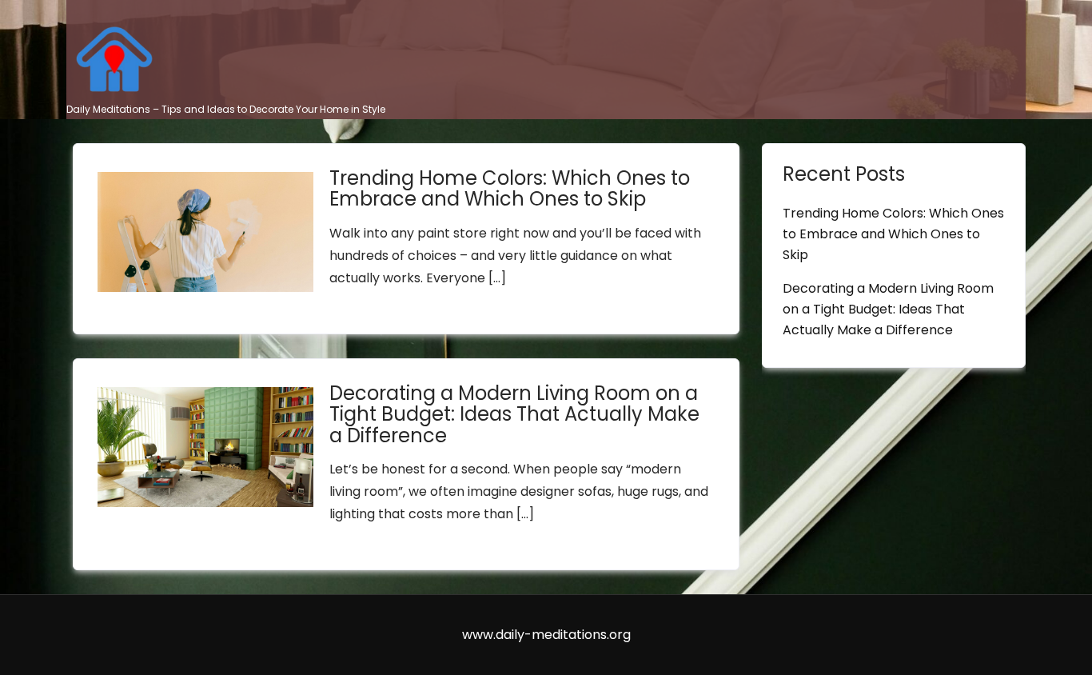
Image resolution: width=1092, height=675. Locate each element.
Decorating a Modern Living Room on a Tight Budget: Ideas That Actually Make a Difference (514, 414)
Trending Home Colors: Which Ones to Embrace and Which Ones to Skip (509, 188)
